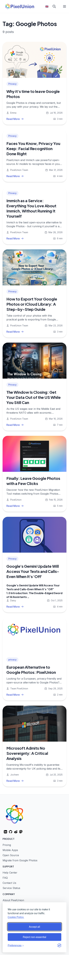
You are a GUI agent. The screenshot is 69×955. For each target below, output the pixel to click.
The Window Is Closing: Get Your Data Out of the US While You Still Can (33, 397)
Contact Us (9, 882)
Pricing (7, 845)
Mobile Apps (10, 850)
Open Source (11, 855)
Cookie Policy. (16, 917)
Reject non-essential (34, 937)
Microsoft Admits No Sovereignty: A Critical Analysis (27, 753)
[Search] (54, 6)
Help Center (10, 872)
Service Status (11, 888)
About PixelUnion (13, 900)
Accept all (34, 926)
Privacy (12, 83)
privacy (12, 659)
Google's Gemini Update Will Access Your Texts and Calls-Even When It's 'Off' (32, 571)
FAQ (5, 877)
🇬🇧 (46, 6)
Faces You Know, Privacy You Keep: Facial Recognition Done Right (33, 148)
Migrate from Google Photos (20, 860)
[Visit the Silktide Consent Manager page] (59, 945)
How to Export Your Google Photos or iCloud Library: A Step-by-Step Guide (31, 304)
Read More (13, 119)
